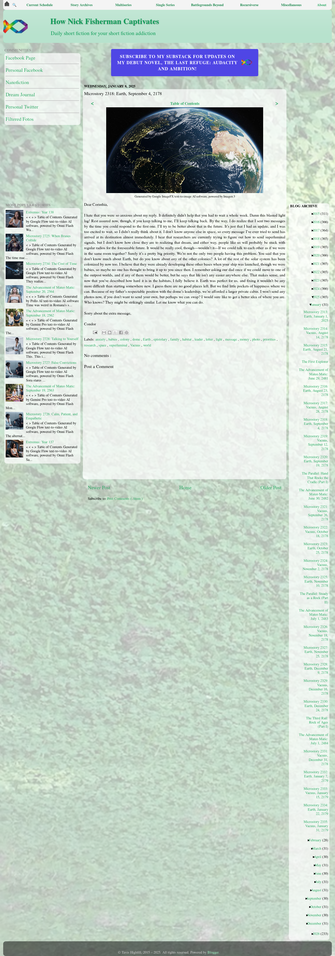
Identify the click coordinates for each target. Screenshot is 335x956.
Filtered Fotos (20, 119)
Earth (147, 339)
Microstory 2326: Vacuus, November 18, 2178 (316, 632)
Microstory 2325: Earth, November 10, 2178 (316, 581)
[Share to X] (115, 332)
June (320, 873)
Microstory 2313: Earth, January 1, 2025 (316, 315)
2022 (318, 272)
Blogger (213, 952)
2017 (318, 230)
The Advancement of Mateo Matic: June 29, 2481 (315, 373)
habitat (187, 339)
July (320, 881)
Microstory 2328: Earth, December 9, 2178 (316, 668)
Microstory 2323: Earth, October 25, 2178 (316, 547)
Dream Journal (20, 94)
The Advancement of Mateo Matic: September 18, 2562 (50, 312)
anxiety (100, 339)
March (318, 848)
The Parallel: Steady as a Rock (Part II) (315, 597)
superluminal (118, 345)
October (317, 906)
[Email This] (104, 332)
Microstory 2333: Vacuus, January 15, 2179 (316, 792)
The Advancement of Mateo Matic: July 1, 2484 (315, 738)
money (245, 339)
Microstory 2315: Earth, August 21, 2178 (315, 349)
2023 (318, 280)
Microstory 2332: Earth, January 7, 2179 (316, 776)
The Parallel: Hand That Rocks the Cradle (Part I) (315, 477)
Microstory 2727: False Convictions (51, 362)
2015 (318, 213)
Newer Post (99, 487)
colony (125, 339)
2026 (318, 933)
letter (210, 339)
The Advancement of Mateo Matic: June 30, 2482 (315, 494)
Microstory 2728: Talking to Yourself (52, 338)
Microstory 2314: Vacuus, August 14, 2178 (316, 332)
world (147, 345)
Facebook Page (20, 57)
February (316, 840)
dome (136, 339)
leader (199, 339)
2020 (318, 255)
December (316, 923)
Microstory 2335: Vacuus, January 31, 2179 (316, 825)
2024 (318, 288)
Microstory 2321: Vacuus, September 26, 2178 (316, 512)
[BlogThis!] (109, 332)
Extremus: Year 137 (40, 442)
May (320, 865)
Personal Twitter (22, 106)
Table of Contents (184, 103)
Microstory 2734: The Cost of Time (51, 263)
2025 (318, 296)
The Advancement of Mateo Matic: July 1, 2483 (315, 614)
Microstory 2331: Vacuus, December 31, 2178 (316, 757)
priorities (270, 339)
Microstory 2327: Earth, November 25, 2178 (316, 651)
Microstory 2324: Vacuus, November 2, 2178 (315, 564)
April (319, 856)
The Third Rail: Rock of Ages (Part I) (317, 722)
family (175, 339)
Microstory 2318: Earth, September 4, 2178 (316, 423)
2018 (318, 238)
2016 (318, 222)
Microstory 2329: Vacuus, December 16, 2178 (316, 686)
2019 (318, 247)
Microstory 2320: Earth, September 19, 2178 (316, 460)
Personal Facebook (24, 70)
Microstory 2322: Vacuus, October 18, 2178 (316, 531)
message (231, 339)
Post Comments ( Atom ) (125, 498)
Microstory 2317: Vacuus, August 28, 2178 (316, 407)
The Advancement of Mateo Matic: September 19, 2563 (50, 388)
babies (113, 339)
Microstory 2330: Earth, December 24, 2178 (316, 705)
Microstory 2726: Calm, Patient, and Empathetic (51, 416)
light (219, 339)
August (318, 890)
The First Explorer (317, 361)
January (317, 304)
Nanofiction (17, 82)
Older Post (271, 487)
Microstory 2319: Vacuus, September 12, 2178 (316, 442)
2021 (318, 263)
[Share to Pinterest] (126, 332)
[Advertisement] (207, 539)
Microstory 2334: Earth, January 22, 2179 (316, 809)
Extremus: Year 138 (40, 212)
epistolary (161, 339)
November (316, 915)
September (315, 898)
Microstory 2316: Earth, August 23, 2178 (315, 390)
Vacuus (135, 345)
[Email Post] (94, 332)
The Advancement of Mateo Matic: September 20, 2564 (50, 289)
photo (256, 339)
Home (185, 487)
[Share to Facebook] (120, 332)
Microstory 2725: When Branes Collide (48, 237)
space (103, 345)
